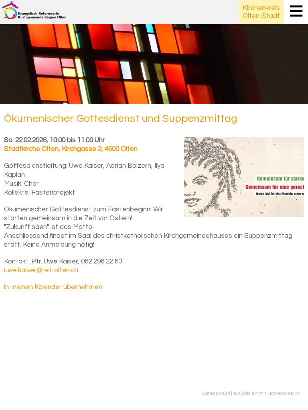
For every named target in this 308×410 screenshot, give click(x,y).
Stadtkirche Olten (71, 149)
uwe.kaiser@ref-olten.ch (41, 270)
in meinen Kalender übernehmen (53, 287)
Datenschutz (216, 393)
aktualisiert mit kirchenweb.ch (266, 393)
